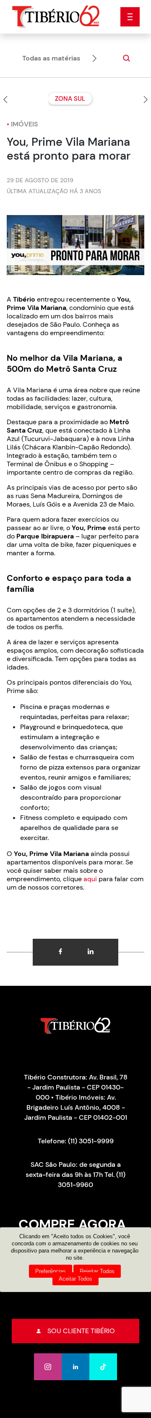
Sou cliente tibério (81, 1330)
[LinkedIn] (75, 1366)
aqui (90, 878)
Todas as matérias (51, 58)
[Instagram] (48, 1366)
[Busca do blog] (123, 58)
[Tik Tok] (103, 1366)
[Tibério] (56, 16)
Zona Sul (70, 99)
